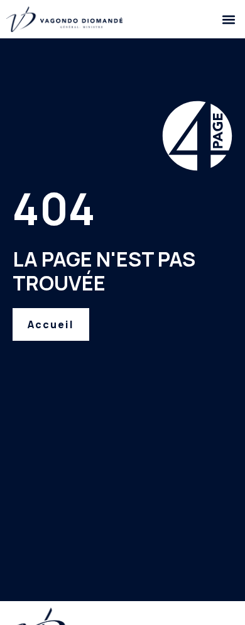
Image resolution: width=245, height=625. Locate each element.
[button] (228, 19)
